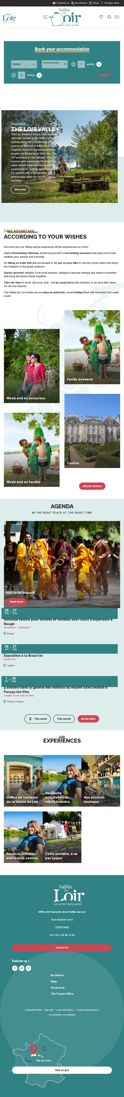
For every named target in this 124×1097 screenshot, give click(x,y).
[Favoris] (101, 17)
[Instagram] (28, 968)
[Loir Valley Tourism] (67, 17)
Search (105, 75)
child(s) (31, 75)
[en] (116, 17)
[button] (109, 17)
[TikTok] (21, 968)
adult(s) (91, 64)
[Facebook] (15, 968)
